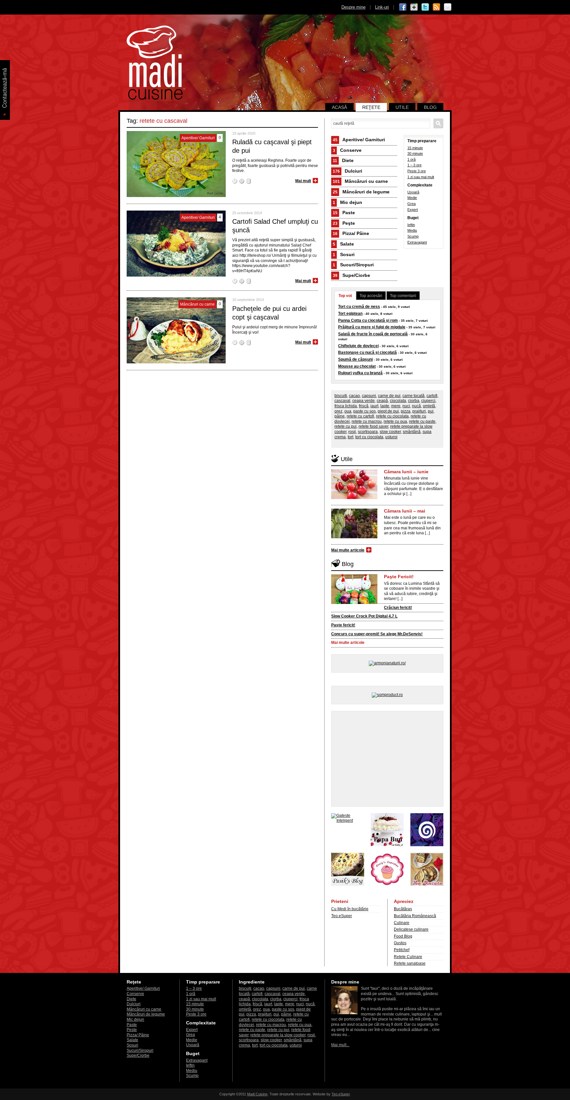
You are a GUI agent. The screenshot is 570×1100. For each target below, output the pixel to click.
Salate (343, 244)
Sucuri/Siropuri (353, 264)
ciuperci (428, 400)
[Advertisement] (387, 758)
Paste (344, 212)
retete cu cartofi (360, 416)
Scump (413, 236)
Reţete (371, 107)
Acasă (339, 107)
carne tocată (413, 395)
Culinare (401, 922)
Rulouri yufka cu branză (360, 373)
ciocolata (398, 400)
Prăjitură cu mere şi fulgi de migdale (371, 327)
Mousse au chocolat (357, 366)
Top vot (345, 295)
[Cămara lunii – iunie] (354, 497)
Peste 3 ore (416, 171)
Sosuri (344, 254)
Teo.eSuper (341, 916)
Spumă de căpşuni (355, 359)
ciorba (413, 400)
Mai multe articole (347, 550)
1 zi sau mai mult (420, 177)
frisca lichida (345, 406)
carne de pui (389, 395)
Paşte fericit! (343, 625)
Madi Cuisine (257, 1094)
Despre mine (353, 7)
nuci (406, 406)
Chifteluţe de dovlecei (358, 346)
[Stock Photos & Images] (426, 845)
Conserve (347, 150)
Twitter (425, 7)
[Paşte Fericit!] (354, 602)
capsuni (369, 395)
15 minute (415, 148)
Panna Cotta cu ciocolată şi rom (368, 320)
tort (350, 437)
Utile (402, 107)
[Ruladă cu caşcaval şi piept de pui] (176, 195)
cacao (354, 395)
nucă (416, 406)
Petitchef (401, 950)
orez (338, 411)
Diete (343, 160)
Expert (412, 210)
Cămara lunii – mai (404, 511)
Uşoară (413, 192)
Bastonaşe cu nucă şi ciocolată (367, 352)
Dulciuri (347, 171)
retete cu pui (345, 426)
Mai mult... (340, 1045)
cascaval (342, 400)
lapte (384, 406)
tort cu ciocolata (369, 437)
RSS (436, 7)
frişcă (363, 406)
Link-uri (382, 7)
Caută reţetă (438, 123)
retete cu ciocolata (392, 416)
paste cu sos (364, 411)
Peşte (344, 223)
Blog (430, 107)
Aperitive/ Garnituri (359, 139)
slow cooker (390, 431)
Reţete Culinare (408, 956)
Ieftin (411, 225)
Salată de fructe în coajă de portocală (373, 334)
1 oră (411, 159)
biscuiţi (340, 395)
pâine (339, 416)
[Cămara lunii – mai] (354, 537)
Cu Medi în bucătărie (349, 909)
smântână (412, 431)
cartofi (432, 395)
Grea (411, 204)
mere (395, 406)
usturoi (391, 437)
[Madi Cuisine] (155, 98)
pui (430, 411)
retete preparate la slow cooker (277, 1035)
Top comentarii (403, 295)
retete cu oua (395, 421)
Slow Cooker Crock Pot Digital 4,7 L (364, 616)
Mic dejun (347, 202)
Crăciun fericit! (398, 607)
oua (347, 411)
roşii (352, 431)
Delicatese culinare (411, 929)
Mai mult (303, 181)
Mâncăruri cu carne (360, 181)
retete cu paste (422, 421)
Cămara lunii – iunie (406, 471)
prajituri (419, 411)
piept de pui (388, 411)
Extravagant (417, 242)
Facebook (403, 7)
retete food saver (373, 426)
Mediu (412, 230)
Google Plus (414, 7)
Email (448, 7)
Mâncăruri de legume (361, 191)
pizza (405, 411)
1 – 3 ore (414, 165)
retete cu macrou (367, 421)
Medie (412, 198)
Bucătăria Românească (415, 916)
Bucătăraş (403, 909)
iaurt (374, 406)
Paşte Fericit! (399, 576)
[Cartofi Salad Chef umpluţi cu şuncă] (176, 275)
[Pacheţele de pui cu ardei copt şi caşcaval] (176, 362)
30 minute (415, 153)
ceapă (382, 400)
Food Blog (403, 936)
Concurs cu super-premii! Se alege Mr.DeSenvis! (377, 634)
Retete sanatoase (410, 963)
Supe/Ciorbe (351, 275)
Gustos (400, 943)
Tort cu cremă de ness (359, 306)
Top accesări (371, 295)
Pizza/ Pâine (351, 233)
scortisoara (368, 431)
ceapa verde (363, 400)
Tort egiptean (350, 313)
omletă (429, 406)
